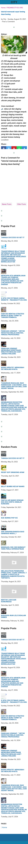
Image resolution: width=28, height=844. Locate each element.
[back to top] (25, 840)
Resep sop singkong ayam (12, 472)
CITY (14, 2)
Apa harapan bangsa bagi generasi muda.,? (12, 532)
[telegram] (24, 147)
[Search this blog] (26, 2)
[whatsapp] (19, 147)
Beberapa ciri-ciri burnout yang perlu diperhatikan (13, 548)
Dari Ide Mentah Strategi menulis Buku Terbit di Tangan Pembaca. (12, 315)
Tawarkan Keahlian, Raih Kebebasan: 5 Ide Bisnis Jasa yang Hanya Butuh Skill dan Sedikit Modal (14, 385)
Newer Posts (6, 204)
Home (4, 827)
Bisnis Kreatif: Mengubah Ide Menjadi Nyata (12, 368)
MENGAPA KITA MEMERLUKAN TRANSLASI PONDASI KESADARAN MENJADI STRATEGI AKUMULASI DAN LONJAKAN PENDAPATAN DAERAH (13, 280)
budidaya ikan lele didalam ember (13, 616)
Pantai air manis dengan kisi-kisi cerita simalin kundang (12, 502)
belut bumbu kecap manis (12, 486)
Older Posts (21, 204)
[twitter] (8, 147)
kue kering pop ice (9, 518)
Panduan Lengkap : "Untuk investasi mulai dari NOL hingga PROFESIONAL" (13, 332)
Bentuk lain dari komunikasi (8, 601)
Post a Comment (8, 22)
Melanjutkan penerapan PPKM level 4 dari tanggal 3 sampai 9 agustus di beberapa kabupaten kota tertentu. (14, 574)
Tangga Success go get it (12, 237)
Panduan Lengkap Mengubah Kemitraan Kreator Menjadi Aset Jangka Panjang (11, 351)
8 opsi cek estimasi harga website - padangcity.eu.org (14, 299)
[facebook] (3, 147)
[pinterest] (14, 147)
